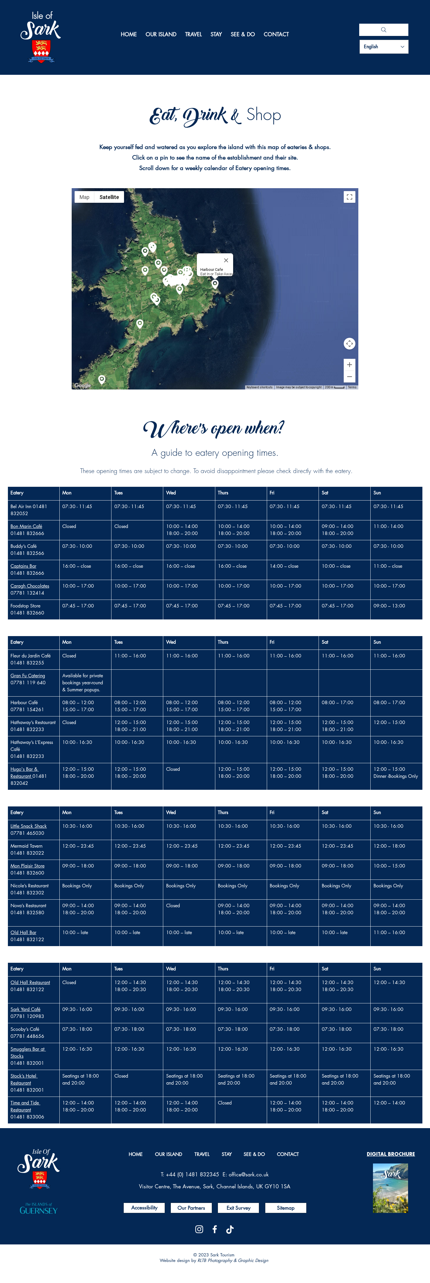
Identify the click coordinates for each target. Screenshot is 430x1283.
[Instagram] (199, 1229)
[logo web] (230, 1229)
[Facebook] (214, 1229)
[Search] (383, 30)
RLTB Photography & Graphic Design (232, 1260)
